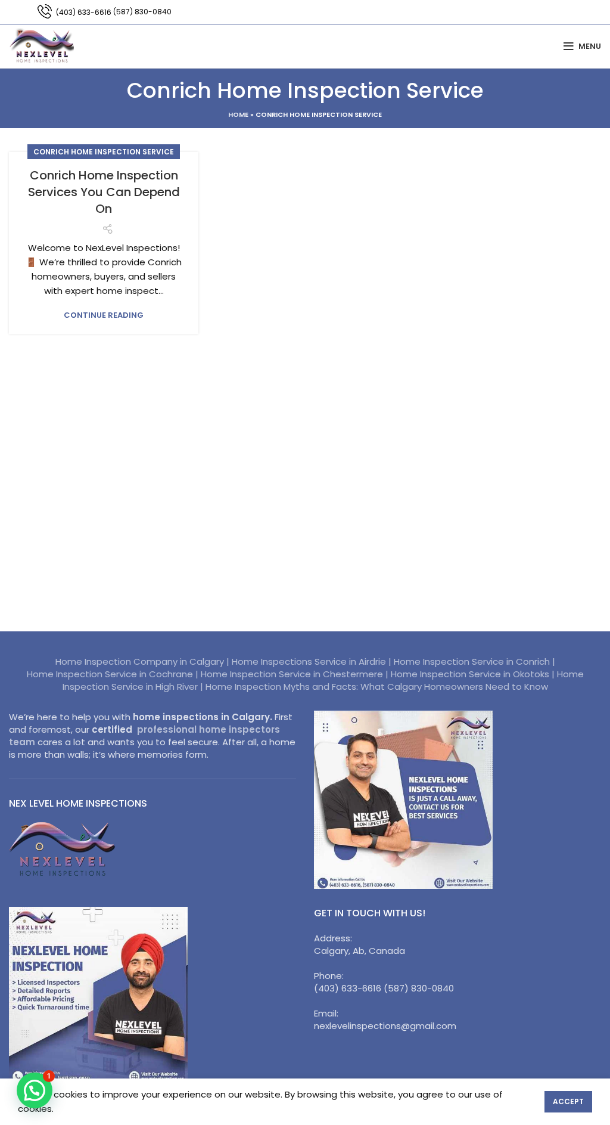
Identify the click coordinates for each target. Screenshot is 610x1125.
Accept (568, 1101)
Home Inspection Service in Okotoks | (474, 674)
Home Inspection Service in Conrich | (474, 661)
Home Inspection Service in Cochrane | (114, 674)
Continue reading (104, 315)
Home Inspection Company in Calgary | (143, 661)
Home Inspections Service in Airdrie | (313, 661)
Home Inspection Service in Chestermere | (296, 674)
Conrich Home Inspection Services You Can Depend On (104, 192)
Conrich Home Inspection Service (103, 152)
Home (238, 114)
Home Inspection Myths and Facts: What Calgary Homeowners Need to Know (377, 686)
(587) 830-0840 (142, 12)
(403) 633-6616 (83, 12)
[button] (34, 1090)
